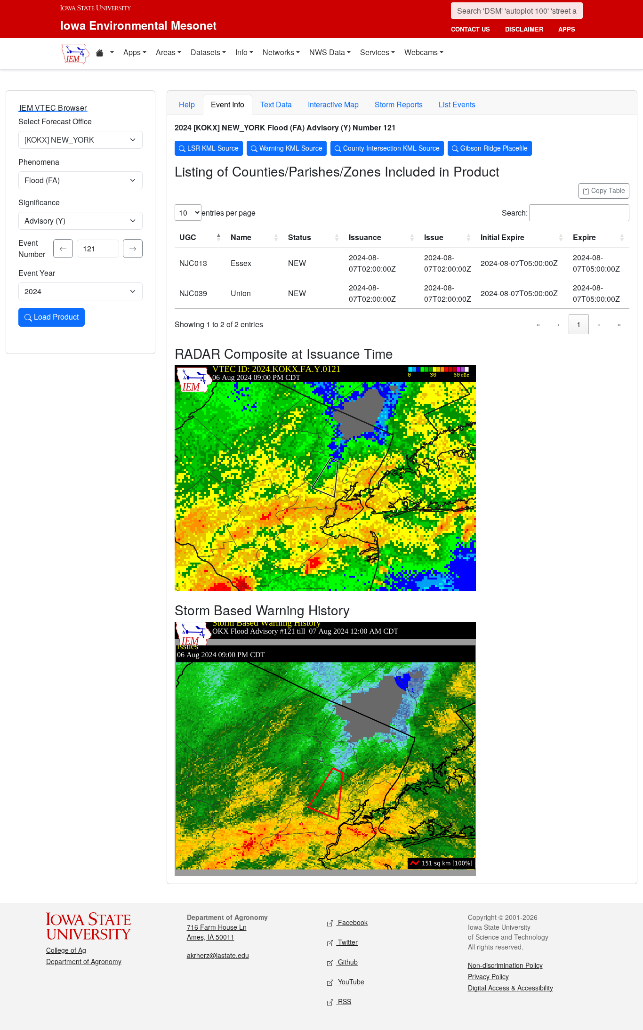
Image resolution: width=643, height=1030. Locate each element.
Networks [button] (278, 52)
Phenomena (38, 161)
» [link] (619, 324)
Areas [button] (166, 52)
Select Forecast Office (55, 121)
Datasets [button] (205, 52)
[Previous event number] (63, 248)
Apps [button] (132, 52)
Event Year (36, 272)
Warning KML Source (289, 148)
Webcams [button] (421, 52)
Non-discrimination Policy (505, 965)
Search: (515, 212)
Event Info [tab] (227, 104)
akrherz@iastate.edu (218, 955)
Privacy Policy (488, 976)
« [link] (538, 324)
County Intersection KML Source (390, 148)
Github (347, 961)
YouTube (350, 981)
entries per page (228, 212)
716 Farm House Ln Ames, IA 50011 (217, 931)
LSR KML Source (212, 148)
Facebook (352, 922)
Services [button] (374, 52)
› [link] (599, 324)
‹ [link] (558, 324)
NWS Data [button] (327, 52)
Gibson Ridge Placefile (493, 148)
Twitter (347, 942)
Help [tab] (187, 104)
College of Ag (66, 950)
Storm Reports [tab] (399, 104)
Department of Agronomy (83, 961)
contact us (470, 28)
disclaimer (524, 28)
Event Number (31, 248)
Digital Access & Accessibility (510, 987)
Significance (39, 202)
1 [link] (579, 324)
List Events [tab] (457, 104)
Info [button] (241, 52)
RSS (343, 1001)
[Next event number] (133, 248)
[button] (104, 53)
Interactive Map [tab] (333, 104)
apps (566, 28)
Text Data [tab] (276, 104)
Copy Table (607, 190)
